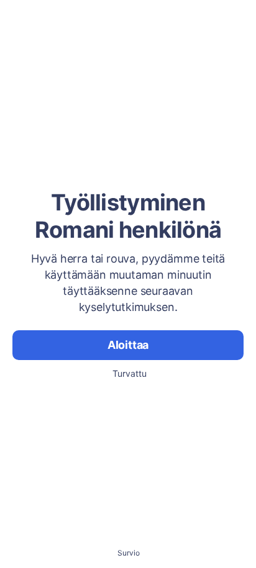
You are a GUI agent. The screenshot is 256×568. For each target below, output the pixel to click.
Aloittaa (128, 344)
